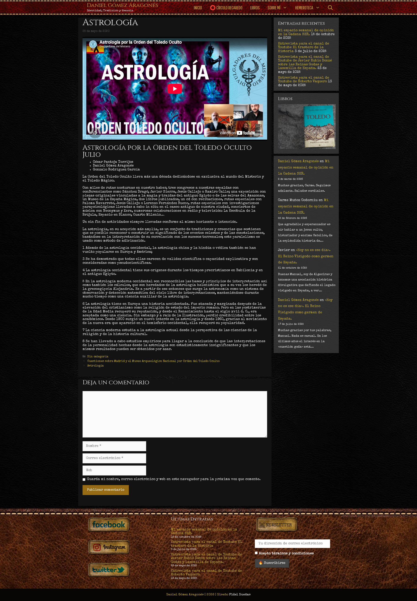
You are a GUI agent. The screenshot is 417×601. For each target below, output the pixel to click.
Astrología (95, 365)
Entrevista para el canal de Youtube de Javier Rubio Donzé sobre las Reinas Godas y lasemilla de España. (305, 62)
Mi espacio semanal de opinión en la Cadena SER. (306, 32)
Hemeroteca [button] (304, 7)
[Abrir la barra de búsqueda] (330, 7)
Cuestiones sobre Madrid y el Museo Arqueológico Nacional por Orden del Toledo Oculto (153, 361)
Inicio (198, 7)
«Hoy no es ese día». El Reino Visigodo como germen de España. (305, 257)
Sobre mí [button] (274, 7)
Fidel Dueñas (240, 594)
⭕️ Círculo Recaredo (226, 7)
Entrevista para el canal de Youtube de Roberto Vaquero (303, 80)
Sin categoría (97, 356)
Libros (255, 7)
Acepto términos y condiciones (286, 553)
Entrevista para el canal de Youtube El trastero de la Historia (303, 47)
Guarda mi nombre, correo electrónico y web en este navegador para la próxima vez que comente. (174, 479)
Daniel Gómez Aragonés (122, 5)
